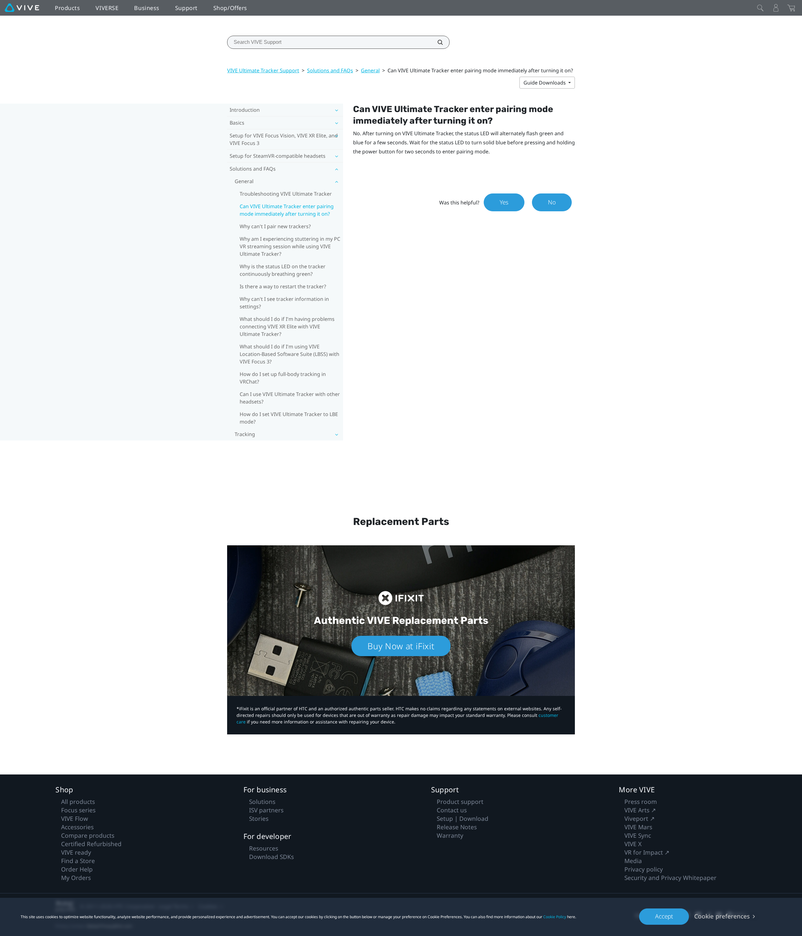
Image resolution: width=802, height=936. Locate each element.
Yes (504, 202)
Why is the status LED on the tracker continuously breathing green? (282, 270)
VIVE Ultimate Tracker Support (263, 70)
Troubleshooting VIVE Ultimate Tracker (286, 193)
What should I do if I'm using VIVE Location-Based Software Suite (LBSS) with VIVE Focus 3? (289, 354)
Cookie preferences (722, 916)
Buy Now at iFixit (401, 646)
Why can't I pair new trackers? (275, 226)
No (552, 202)
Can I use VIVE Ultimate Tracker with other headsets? (290, 398)
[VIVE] (22, 8)
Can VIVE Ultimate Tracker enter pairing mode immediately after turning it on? (287, 210)
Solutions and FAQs (330, 70)
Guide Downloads (545, 82)
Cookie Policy (554, 916)
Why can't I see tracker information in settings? (284, 303)
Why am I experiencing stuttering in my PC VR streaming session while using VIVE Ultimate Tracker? (290, 246)
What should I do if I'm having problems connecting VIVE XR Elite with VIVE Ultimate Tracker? (287, 326)
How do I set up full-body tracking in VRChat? (283, 378)
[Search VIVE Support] (436, 42)
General (370, 70)
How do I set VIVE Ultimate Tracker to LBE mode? (289, 418)
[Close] (760, 8)
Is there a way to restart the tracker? (283, 286)
